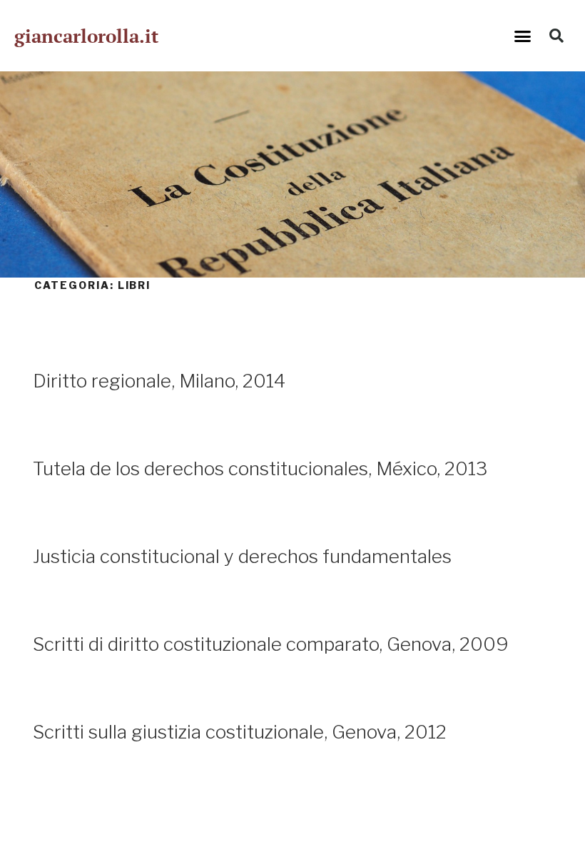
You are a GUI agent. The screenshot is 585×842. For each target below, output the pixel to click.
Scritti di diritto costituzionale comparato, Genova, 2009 (271, 644)
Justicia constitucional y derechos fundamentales (242, 556)
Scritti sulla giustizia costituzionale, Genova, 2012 (240, 732)
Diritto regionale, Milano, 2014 (159, 381)
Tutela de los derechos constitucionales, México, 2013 (260, 468)
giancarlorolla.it (86, 36)
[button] (522, 35)
